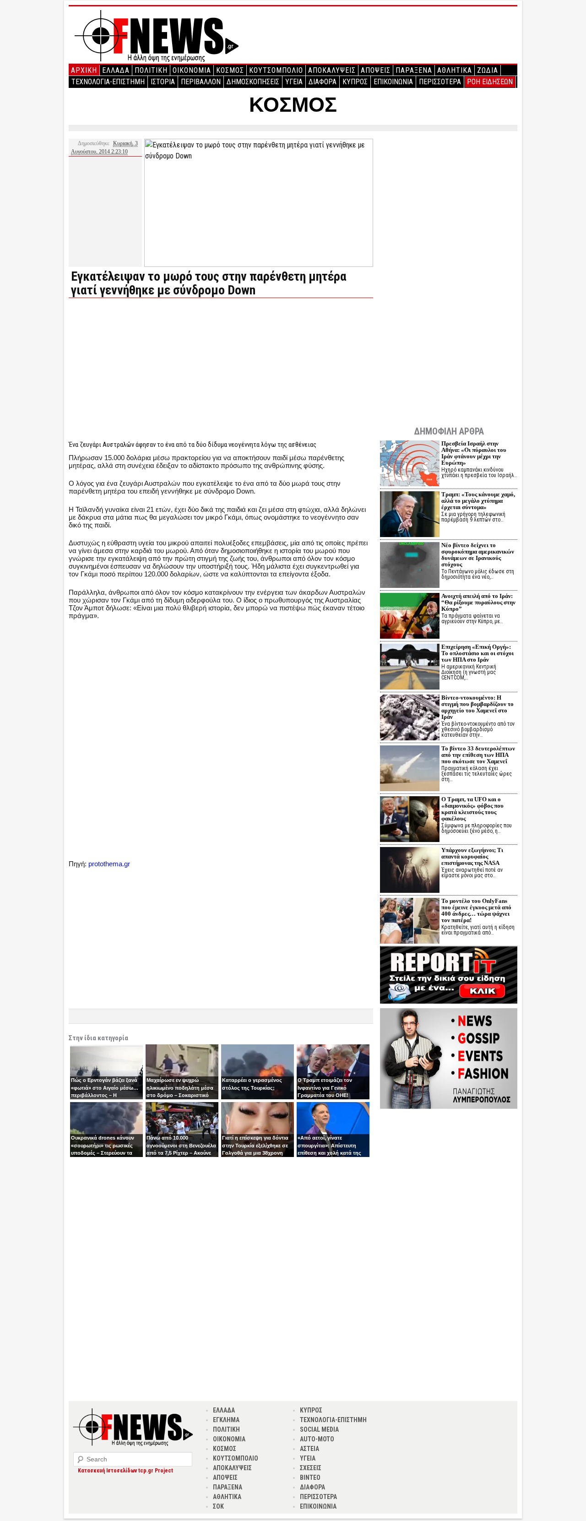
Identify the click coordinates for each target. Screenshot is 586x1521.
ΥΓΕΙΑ (294, 81)
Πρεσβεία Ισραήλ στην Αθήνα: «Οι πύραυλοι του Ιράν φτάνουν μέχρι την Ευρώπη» (473, 453)
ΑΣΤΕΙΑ (309, 1448)
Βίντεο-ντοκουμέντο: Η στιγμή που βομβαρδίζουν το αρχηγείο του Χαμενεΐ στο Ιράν (477, 707)
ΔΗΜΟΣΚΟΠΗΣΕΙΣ (253, 81)
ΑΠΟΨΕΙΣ (376, 70)
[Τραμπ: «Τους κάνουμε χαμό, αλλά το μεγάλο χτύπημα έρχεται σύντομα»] (410, 515)
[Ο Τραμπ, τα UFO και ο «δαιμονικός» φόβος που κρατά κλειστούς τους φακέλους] (410, 820)
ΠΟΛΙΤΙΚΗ (151, 70)
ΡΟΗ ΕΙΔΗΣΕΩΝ (490, 81)
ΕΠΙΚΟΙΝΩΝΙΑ (393, 81)
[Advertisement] (145, 369)
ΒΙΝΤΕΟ (310, 1477)
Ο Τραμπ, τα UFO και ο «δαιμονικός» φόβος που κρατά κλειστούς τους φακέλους (472, 809)
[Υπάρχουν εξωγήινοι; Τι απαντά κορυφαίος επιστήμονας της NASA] (410, 871)
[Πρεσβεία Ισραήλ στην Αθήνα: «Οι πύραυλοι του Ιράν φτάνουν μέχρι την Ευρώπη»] (410, 464)
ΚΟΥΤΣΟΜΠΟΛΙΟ (276, 70)
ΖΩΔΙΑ (487, 70)
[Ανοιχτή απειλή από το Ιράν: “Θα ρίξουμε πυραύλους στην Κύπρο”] (410, 617)
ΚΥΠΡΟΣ (355, 81)
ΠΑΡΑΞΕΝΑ (414, 70)
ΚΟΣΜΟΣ (230, 70)
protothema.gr (109, 864)
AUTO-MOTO (317, 1439)
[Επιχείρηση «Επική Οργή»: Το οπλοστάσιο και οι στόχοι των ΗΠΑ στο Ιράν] (410, 668)
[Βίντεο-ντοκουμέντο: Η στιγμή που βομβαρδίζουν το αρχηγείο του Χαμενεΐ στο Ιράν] (410, 719)
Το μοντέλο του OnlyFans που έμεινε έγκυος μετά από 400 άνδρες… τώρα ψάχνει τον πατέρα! (476, 910)
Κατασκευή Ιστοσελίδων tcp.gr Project (125, 1470)
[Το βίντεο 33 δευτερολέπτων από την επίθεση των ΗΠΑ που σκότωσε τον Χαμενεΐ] (410, 769)
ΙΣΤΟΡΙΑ (163, 81)
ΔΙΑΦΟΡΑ (322, 81)
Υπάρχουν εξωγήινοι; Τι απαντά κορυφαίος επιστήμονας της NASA (472, 856)
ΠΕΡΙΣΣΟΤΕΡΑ (440, 81)
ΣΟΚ (218, 1506)
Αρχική (84, 70)
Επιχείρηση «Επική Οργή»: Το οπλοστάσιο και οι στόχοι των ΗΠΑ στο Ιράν (477, 653)
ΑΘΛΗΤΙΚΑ (454, 70)
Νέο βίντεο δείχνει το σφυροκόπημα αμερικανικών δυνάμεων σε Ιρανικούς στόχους (477, 555)
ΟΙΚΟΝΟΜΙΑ (192, 70)
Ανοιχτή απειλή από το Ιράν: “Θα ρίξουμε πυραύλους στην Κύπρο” (478, 602)
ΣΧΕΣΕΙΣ (310, 1468)
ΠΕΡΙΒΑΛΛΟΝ (201, 81)
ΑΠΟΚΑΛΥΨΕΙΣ (332, 70)
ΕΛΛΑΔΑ (116, 70)
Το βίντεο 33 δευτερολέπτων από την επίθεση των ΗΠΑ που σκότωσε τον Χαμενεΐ (478, 755)
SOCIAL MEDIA (319, 1429)
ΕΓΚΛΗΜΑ (226, 1419)
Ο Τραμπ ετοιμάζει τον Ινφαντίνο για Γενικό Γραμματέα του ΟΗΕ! (325, 1087)
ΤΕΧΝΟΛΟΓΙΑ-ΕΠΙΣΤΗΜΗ (108, 81)
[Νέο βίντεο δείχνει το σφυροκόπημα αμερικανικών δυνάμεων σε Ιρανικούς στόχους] (410, 566)
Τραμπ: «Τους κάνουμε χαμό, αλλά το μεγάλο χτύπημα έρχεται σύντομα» (478, 501)
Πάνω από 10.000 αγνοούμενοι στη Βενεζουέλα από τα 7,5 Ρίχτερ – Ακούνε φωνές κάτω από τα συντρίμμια (181, 1153)
